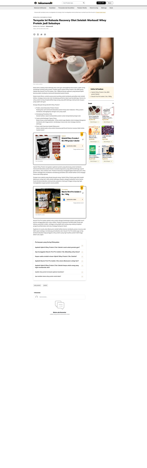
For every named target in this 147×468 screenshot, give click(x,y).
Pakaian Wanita (82, 8)
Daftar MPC (101, 2)
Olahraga (104, 8)
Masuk (109, 3)
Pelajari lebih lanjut (101, 12)
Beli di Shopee (93, 122)
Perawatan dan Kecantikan (66, 8)
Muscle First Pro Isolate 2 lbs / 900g (101, 96)
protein (45, 285)
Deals (111, 8)
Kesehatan (52, 8)
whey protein (37, 285)
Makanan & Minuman (40, 8)
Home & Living (94, 8)
